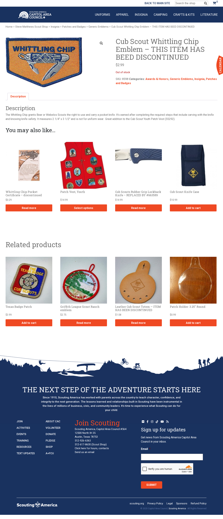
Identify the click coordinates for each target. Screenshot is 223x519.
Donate (51, 434)
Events (21, 434)
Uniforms (102, 14)
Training (23, 440)
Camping (160, 14)
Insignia (141, 14)
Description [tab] (18, 96)
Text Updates (26, 453)
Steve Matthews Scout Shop (31, 26)
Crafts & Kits (184, 14)
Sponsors (181, 503)
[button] (101, 43)
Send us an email (84, 452)
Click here (80, 448)
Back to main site (157, 3)
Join (20, 421)
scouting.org (137, 503)
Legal (170, 503)
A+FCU (50, 453)
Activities (23, 427)
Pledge (50, 440)
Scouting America (177, 508)
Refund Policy (198, 503)
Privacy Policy (155, 503)
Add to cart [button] (193, 208)
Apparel (122, 14)
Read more (29, 208)
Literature (209, 14)
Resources (24, 446)
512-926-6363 (83, 440)
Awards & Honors (156, 79)
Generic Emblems (99, 26)
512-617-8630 (83, 444)
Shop (49, 446)
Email (146, 449)
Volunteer (53, 427)
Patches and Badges (74, 26)
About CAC (53, 421)
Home (9, 26)
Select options (83, 208)
